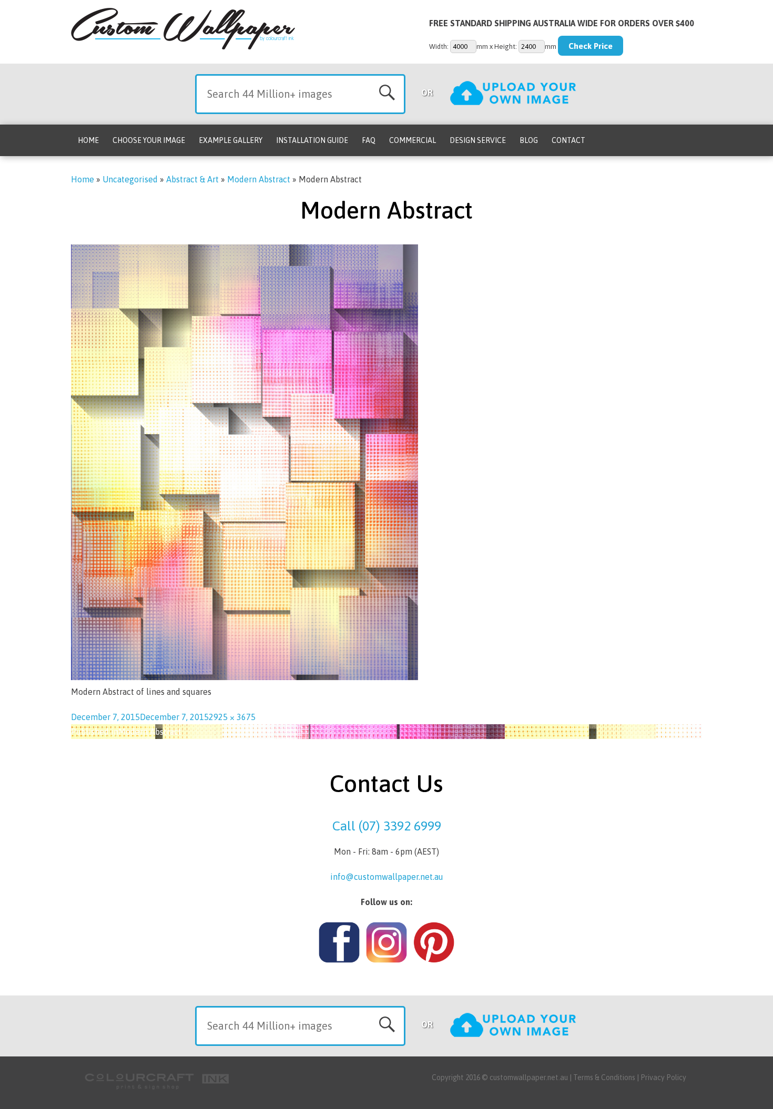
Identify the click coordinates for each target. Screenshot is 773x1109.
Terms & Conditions (604, 1077)
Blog (529, 140)
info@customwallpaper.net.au (386, 876)
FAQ (368, 140)
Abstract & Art (192, 179)
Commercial (412, 140)
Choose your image (149, 140)
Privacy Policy (663, 1077)
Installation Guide (312, 140)
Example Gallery (230, 140)
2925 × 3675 (232, 717)
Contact (568, 140)
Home (88, 140)
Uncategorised (130, 179)
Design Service (478, 140)
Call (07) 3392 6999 (386, 825)
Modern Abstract (258, 179)
